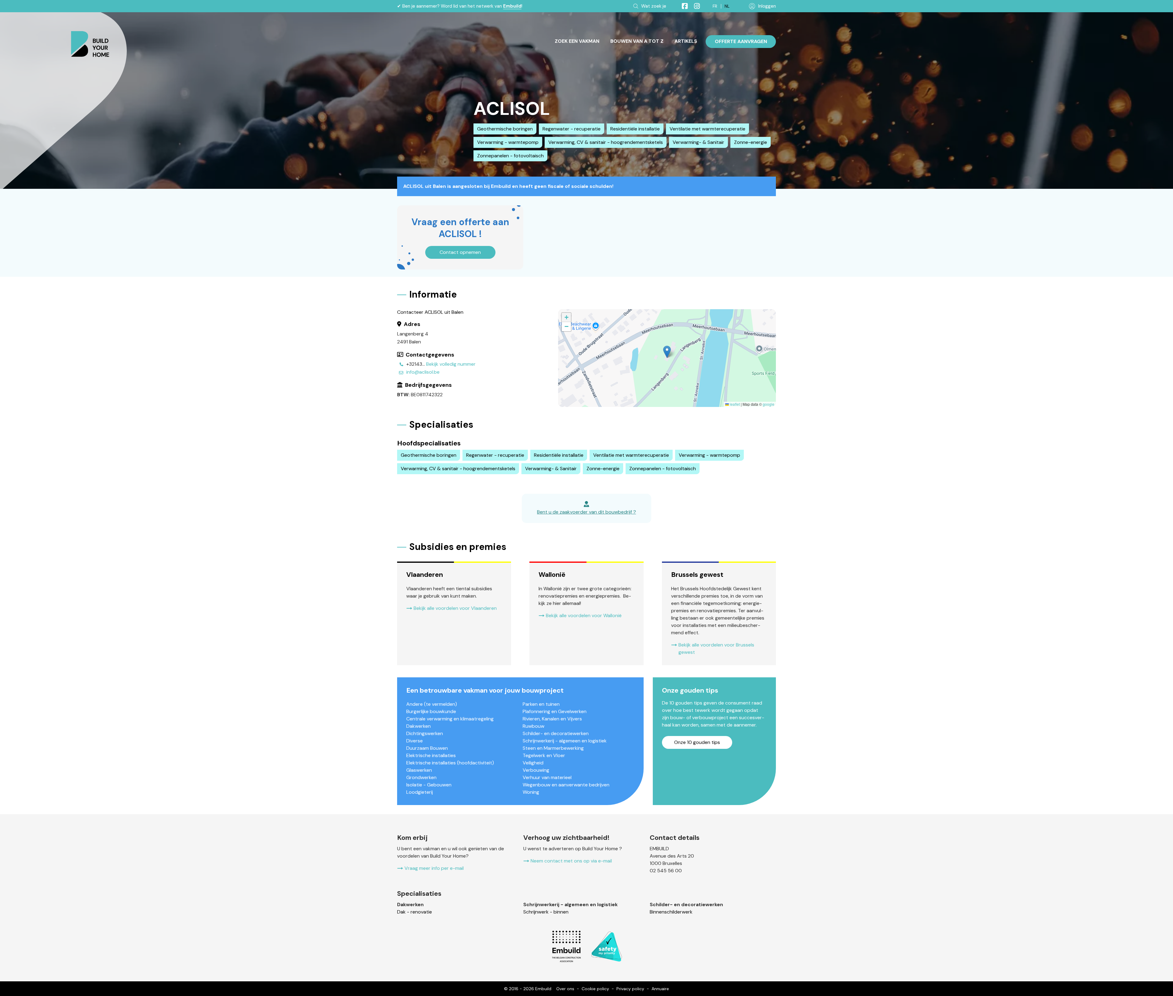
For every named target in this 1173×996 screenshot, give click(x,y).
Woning (531, 792)
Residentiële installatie (635, 129)
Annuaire (660, 988)
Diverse (414, 741)
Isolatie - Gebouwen (428, 785)
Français (715, 6)
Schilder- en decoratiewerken (556, 733)
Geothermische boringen (505, 129)
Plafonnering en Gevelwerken (554, 711)
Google (768, 404)
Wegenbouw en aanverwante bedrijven (566, 785)
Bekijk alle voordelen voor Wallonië (584, 615)
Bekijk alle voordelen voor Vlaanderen (455, 608)
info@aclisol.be (423, 372)
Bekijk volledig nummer (451, 364)
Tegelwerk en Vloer (544, 755)
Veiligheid (533, 763)
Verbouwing (536, 770)
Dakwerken (418, 726)
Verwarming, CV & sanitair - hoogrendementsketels (605, 142)
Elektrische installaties (431, 755)
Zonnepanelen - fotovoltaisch (510, 155)
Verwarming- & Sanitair (698, 142)
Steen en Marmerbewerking (553, 748)
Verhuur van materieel (547, 777)
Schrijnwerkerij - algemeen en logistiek (565, 741)
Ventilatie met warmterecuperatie (707, 129)
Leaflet (734, 404)
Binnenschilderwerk (671, 912)
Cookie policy (595, 988)
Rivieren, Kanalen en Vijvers (552, 719)
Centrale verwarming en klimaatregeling (450, 719)
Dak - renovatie (414, 912)
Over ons (565, 988)
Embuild (512, 6)
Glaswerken (419, 770)
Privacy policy (630, 988)
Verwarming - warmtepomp (508, 142)
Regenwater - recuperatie (572, 129)
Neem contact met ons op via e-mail (571, 861)
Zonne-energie (750, 142)
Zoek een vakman (577, 41)
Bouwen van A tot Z (636, 41)
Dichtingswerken (424, 733)
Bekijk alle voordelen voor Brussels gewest (716, 648)
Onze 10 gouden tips (697, 742)
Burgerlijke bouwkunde (431, 711)
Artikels (685, 41)
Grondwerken (421, 777)
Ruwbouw (533, 726)
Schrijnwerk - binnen (545, 912)
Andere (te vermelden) (431, 704)
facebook (682, 6)
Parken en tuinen (541, 704)
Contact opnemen (460, 252)
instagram (694, 6)
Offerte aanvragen (741, 41)
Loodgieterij (419, 792)
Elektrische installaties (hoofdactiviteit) (450, 763)
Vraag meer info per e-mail (434, 868)
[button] (667, 352)
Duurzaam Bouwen (427, 748)
